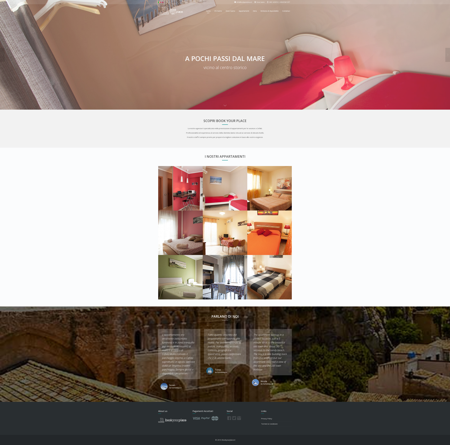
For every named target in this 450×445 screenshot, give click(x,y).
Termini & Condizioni (269, 424)
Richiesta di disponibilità (269, 11)
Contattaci (286, 11)
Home (208, 11)
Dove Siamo (230, 11)
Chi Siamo (218, 11)
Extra (255, 11)
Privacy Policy (266, 418)
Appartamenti (244, 11)
